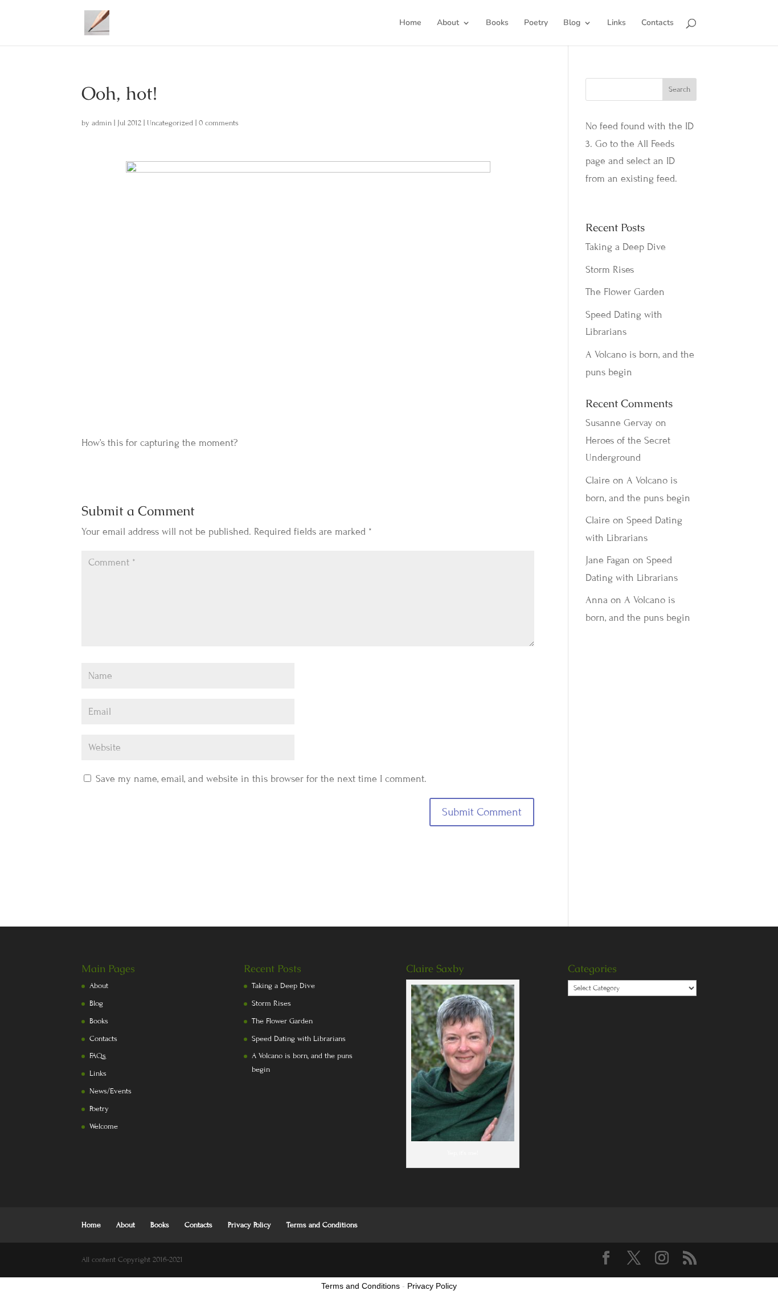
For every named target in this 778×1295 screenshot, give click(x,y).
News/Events (110, 1091)
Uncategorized (170, 123)
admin (102, 123)
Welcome (103, 1126)
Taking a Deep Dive (625, 247)
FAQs (97, 1055)
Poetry (536, 23)
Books (497, 23)
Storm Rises (609, 270)
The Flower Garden (625, 292)
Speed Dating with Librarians (299, 1038)
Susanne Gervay (619, 423)
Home (410, 23)
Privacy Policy (249, 1225)
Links (616, 23)
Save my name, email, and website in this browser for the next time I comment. (261, 779)
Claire (597, 480)
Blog (571, 23)
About (448, 23)
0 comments (219, 123)
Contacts (657, 23)
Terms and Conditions (322, 1225)
